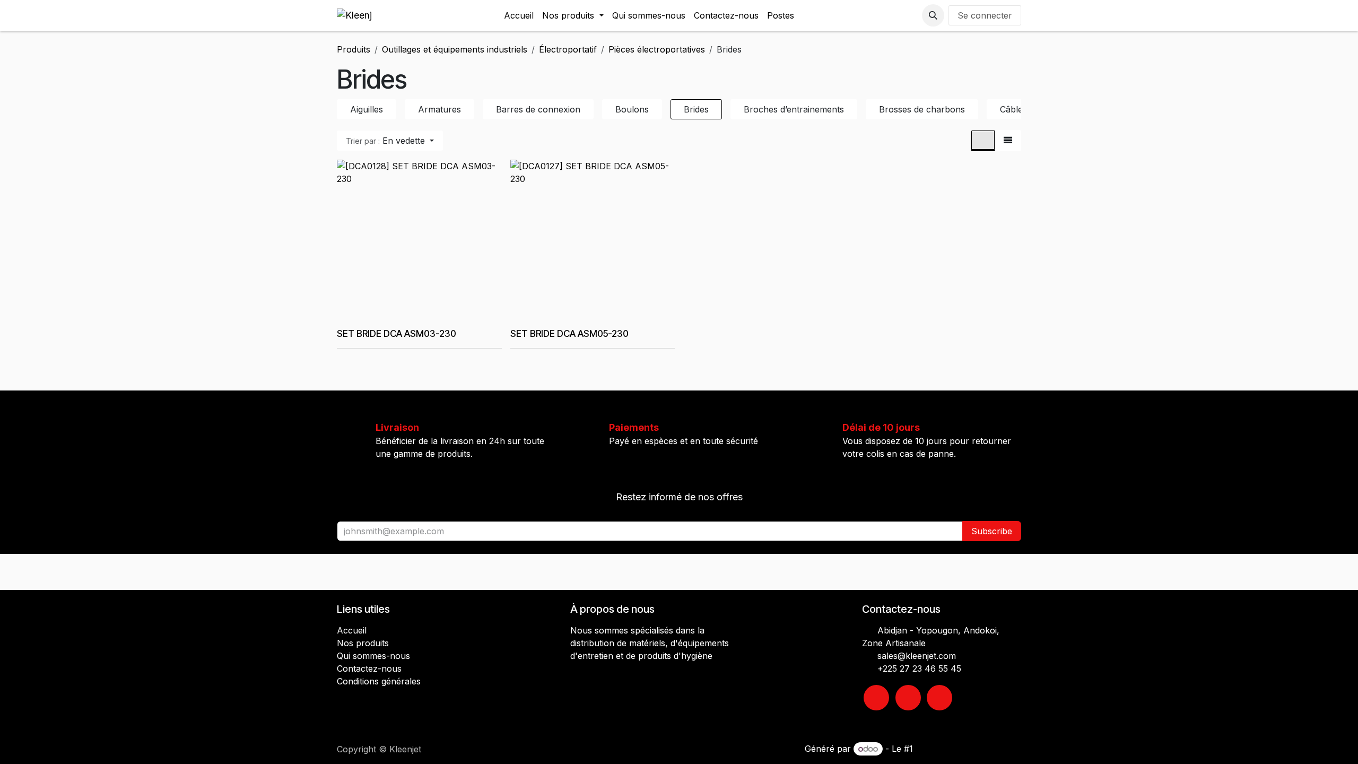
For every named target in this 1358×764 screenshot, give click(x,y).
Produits (353, 49)
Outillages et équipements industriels (454, 49)
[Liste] (1008, 140)
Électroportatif (568, 49)
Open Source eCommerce (968, 748)
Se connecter (984, 15)
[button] (933, 15)
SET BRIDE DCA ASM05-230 (569, 333)
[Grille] (983, 140)
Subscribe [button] (991, 531)
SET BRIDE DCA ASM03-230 (396, 333)
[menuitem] (519, 15)
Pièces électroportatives (656, 49)
